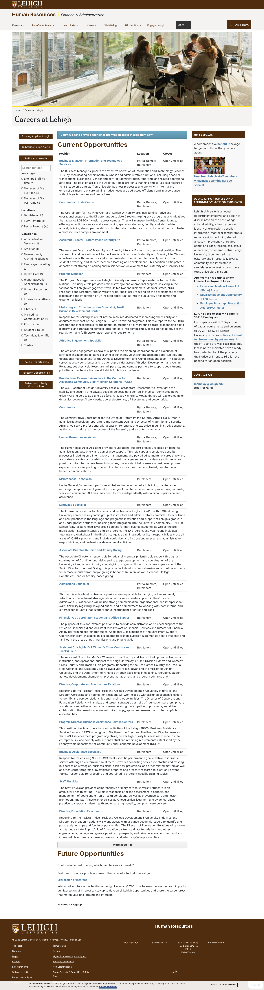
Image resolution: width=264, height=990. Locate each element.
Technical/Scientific (36, 338)
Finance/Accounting (37, 266)
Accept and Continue (223, 985)
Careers (92, 25)
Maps (15, 956)
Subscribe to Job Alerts (36, 147)
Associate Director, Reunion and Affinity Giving (90, 550)
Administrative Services (33, 241)
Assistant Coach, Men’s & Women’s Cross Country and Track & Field (94, 649)
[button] (251, 4)
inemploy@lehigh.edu (209, 384)
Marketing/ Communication (35, 317)
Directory (16, 951)
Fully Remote (34, 221)
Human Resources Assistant (78, 437)
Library (30, 309)
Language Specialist (72, 505)
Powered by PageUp (69, 904)
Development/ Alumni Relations (36, 256)
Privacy (63, 939)
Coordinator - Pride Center (76, 202)
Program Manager (71, 274)
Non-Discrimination (62, 966)
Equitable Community (63, 961)
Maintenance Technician (75, 479)
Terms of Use (74, 939)
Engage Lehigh (157, 25)
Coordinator (67, 407)
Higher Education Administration (35, 282)
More (181, 25)
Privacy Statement (108, 986)
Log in (174, 971)
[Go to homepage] (51, 929)
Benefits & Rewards (44, 25)
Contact (16, 961)
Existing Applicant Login (36, 136)
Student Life (33, 330)
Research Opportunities (36, 372)
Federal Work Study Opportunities (36, 385)
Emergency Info (20, 966)
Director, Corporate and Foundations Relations (90, 684)
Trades (30, 345)
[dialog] (132, 985)
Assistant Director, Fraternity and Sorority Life (89, 240)
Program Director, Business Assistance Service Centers (96, 722)
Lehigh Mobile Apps (22, 977)
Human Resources (34, 14)
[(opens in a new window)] (27, 4)
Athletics (31, 249)
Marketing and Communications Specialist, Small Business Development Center (91, 309)
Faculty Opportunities (36, 362)
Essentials (19, 25)
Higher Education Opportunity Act (69, 956)
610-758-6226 (159, 942)
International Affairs (37, 301)
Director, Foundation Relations (79, 811)
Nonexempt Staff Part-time (35, 200)
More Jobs (122, 845)
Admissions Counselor (74, 584)
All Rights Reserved (48, 939)
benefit (222, 144)
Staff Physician (69, 781)
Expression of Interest (72, 880)
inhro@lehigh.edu (216, 942)
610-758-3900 (131, 942)
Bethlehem (33, 215)
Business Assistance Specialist (80, 752)
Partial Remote (35, 226)
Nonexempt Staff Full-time (35, 190)
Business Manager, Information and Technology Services (90, 162)
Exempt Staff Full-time (35, 181)
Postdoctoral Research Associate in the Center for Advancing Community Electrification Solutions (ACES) (95, 380)
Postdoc (31, 324)
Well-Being (112, 25)
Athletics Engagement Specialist (80, 340)
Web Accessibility (21, 972)
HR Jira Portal (134, 25)
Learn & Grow (72, 25)
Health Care (33, 274)
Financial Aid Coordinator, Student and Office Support (94, 617)
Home (17, 110)
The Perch (17, 945)
